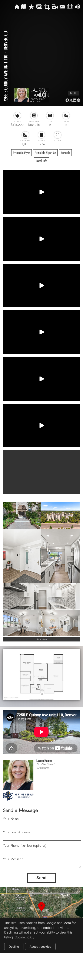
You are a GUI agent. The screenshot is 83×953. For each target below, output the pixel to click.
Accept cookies (40, 946)
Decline (14, 946)
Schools (65, 153)
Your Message (13, 859)
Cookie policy (24, 937)
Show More (42, 639)
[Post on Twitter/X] (71, 100)
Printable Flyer (21, 153)
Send (41, 877)
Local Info (41, 161)
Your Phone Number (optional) (24, 845)
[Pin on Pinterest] (79, 100)
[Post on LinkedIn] (75, 100)
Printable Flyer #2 (45, 153)
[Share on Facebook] (67, 100)
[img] (16, 7)
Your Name (11, 818)
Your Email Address (16, 832)
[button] (41, 911)
